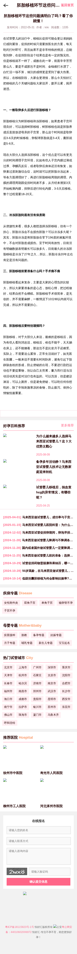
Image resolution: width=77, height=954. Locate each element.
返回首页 (67, 5)
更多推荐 (67, 425)
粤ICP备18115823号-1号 (19, 927)
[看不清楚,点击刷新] (17, 871)
